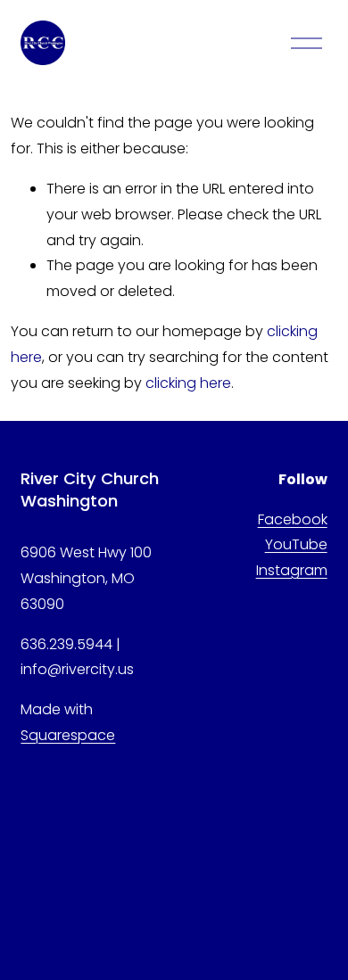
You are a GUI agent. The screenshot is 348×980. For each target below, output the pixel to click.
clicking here (188, 383)
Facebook (292, 519)
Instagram (291, 570)
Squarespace (68, 735)
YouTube (296, 544)
